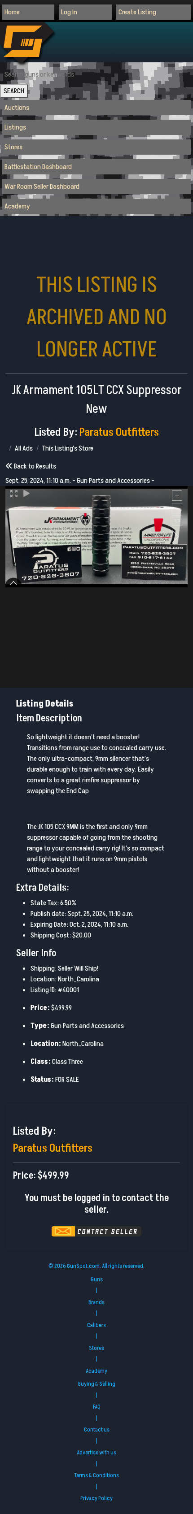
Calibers (96, 1325)
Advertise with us (96, 1453)
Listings (15, 127)
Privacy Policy (96, 1498)
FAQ (97, 1407)
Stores (13, 147)
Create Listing (137, 12)
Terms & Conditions (96, 1475)
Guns (97, 1279)
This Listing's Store (67, 448)
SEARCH (14, 91)
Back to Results (34, 466)
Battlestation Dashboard (38, 167)
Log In (69, 12)
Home (12, 12)
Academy (17, 206)
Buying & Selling (96, 1384)
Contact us (97, 1430)
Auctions (16, 108)
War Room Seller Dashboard (41, 186)
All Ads (24, 448)
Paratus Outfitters (119, 432)
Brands (96, 1302)
